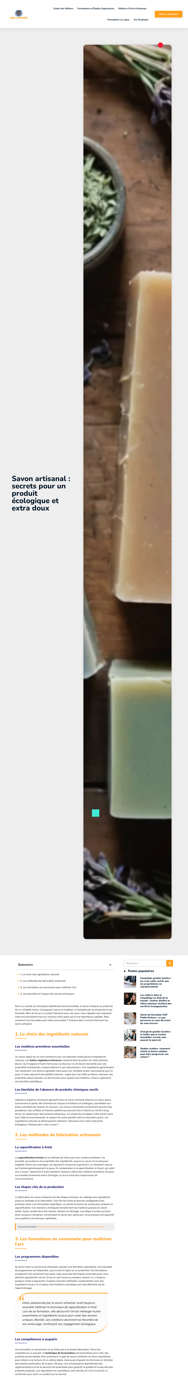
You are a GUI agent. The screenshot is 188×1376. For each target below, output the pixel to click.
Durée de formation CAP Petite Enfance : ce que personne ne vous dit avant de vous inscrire (155, 1019)
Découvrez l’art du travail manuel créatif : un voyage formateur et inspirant (71, 1227)
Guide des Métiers (63, 8)
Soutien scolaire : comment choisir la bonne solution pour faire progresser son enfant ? (155, 1053)
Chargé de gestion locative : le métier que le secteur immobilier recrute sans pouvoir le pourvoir (155, 1036)
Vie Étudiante (141, 19)
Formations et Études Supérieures (95, 8)
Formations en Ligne (118, 19)
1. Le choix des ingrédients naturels (39, 974)
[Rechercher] (169, 963)
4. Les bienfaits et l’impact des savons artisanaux (47, 993)
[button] (110, 965)
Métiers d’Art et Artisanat (132, 8)
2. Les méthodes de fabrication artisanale (43, 980)
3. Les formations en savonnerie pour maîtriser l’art (48, 987)
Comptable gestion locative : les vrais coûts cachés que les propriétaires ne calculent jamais (156, 982)
